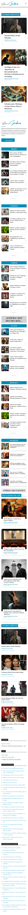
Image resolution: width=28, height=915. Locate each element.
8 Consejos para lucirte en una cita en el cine (13, 775)
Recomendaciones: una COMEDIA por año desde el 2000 (17, 238)
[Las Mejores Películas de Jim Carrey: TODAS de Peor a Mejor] (5, 220)
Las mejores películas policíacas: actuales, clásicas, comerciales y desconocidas (17, 349)
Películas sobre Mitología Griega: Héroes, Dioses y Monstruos (13, 106)
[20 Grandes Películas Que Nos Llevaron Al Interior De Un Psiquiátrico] (5, 446)
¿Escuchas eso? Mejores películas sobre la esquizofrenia (18, 481)
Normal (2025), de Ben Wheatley (10, 646)
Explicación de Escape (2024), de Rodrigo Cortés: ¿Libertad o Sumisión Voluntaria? (14, 612)
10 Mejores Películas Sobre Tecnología (12, 848)
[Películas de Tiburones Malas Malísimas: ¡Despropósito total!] (5, 211)
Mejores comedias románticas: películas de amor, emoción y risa (18, 229)
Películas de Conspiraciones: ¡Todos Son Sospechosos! (17, 455)
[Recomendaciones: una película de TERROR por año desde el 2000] (5, 304)
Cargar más (14, 198)
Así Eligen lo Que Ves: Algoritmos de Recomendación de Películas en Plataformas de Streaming (14, 71)
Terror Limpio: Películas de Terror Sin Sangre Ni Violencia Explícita (18, 268)
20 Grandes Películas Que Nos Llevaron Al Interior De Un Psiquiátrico (18, 446)
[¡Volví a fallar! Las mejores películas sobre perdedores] (5, 182)
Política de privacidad (7, 757)
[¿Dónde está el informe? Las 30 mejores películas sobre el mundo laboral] (5, 190)
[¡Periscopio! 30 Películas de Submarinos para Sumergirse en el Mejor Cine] (5, 331)
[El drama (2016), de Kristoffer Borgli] (14, 662)
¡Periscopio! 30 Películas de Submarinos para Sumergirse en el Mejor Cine (17, 331)
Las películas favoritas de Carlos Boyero (12, 857)
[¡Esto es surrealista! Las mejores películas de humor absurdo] (5, 247)
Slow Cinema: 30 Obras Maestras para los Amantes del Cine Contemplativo (18, 154)
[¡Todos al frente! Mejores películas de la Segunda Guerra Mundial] (5, 358)
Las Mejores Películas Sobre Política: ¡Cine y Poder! (15, 881)
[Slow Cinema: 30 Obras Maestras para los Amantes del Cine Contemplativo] (5, 155)
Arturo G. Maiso (7, 79)
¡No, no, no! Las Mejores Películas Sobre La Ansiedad (17, 473)
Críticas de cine (10, 40)
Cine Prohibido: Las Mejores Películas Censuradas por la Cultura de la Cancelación (14, 906)
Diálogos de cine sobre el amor (10, 782)
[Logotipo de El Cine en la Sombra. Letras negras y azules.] (9, 3)
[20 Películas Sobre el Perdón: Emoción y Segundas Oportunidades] (5, 164)
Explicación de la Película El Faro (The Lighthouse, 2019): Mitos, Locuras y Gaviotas (13, 581)
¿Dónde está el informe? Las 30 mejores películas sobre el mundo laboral (18, 190)
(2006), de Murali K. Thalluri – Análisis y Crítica (13, 810)
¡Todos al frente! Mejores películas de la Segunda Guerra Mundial (18, 358)
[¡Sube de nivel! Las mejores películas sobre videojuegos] (5, 367)
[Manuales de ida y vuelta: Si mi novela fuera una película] (14, 539)
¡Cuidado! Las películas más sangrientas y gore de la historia (17, 295)
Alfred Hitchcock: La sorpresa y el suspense (13, 818)
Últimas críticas (9, 626)
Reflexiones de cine (11, 78)
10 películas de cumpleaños (9, 850)
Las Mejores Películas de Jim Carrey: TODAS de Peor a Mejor (17, 220)
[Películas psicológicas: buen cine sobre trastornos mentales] (5, 464)
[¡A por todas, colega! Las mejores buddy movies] (5, 340)
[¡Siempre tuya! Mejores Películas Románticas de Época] (5, 397)
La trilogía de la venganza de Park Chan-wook (13, 807)
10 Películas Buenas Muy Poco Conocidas (12, 859)
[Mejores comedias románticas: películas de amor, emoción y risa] (5, 229)
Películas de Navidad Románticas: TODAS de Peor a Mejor (18, 406)
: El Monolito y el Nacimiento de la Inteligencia (14, 814)
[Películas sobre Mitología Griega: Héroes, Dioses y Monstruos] (14, 94)
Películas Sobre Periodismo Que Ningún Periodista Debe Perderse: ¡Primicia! (14, 884)
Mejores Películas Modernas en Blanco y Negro (14, 870)
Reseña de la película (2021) (13, 796)
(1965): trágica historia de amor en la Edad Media (13, 772)
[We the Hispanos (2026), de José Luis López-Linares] (14, 688)
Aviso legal (4, 755)
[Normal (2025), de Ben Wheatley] (14, 26)
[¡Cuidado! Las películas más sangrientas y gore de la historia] (5, 295)
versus (13, 777)
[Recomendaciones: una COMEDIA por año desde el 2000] (5, 238)
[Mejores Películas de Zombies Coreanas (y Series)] (5, 286)
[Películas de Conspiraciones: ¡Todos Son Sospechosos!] (5, 455)
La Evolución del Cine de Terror (10, 780)
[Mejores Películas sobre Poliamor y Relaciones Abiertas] (5, 388)
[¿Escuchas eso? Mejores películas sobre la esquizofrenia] (5, 482)
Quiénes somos (5, 744)
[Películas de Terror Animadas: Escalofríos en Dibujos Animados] (5, 277)
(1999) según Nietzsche (13, 768)
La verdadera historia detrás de (14, 785)
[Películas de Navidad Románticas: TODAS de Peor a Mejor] (5, 406)
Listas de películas (11, 111)
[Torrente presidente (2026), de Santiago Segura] (14, 714)
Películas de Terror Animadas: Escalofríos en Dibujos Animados (18, 277)
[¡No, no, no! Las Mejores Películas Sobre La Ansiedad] (5, 473)
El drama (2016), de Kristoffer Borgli (12, 672)
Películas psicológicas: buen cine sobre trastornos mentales (18, 464)
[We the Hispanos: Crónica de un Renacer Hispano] (14, 509)
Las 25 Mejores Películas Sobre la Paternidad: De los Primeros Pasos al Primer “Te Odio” (18, 172)
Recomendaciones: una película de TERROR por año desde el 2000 (18, 304)
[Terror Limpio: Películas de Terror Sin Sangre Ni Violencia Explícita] (5, 268)
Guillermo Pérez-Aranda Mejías (11, 41)
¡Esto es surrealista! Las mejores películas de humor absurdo (17, 247)
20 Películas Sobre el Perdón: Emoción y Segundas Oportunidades (17, 163)
